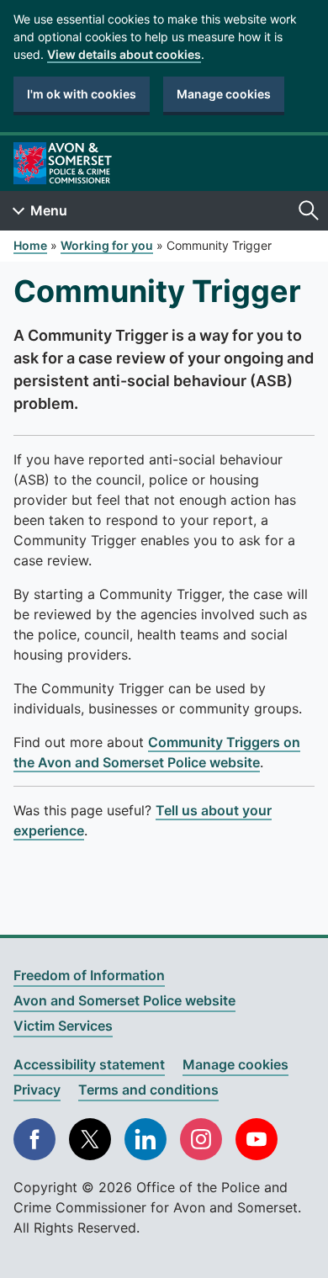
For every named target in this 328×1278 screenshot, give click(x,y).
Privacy (37, 1089)
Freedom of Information (89, 975)
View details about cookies (124, 54)
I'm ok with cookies (81, 94)
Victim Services (63, 1025)
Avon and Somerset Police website (124, 1000)
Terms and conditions (148, 1089)
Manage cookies (224, 94)
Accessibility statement (89, 1064)
